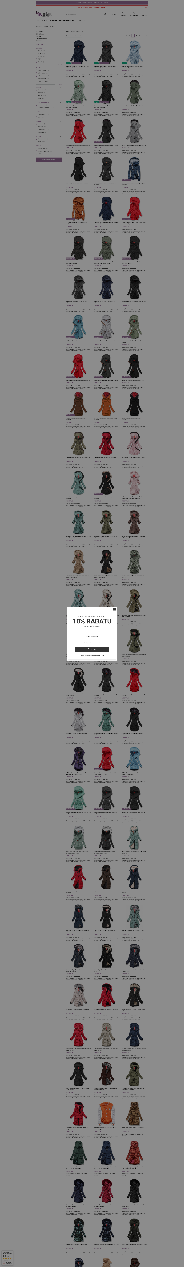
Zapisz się (92, 649)
